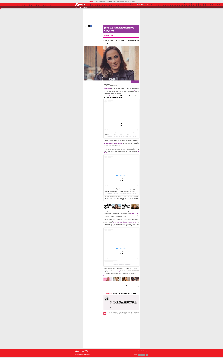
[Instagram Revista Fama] (144, 355)
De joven (134, 293)
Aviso (147, 351)
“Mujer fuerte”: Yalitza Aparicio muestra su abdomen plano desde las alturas (107, 285)
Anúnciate (137, 351)
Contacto (142, 351)
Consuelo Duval (115, 136)
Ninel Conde (114, 1)
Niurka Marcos (132, 1)
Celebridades (85, 7)
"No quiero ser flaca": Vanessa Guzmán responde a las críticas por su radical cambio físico (126, 285)
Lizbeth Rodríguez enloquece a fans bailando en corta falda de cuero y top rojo (135, 285)
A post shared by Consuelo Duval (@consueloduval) (121, 264)
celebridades (124, 293)
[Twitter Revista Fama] (141, 355)
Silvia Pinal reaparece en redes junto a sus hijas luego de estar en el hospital (126, 206)
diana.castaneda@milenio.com (115, 298)
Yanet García (127, 1)
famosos (130, 293)
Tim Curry (96, 1)
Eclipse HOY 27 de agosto (103, 1)
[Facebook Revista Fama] (139, 355)
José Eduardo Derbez (120, 1)
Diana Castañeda (106, 84)
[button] (89, 26)
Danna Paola (109, 1)
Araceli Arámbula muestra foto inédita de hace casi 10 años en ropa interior (117, 284)
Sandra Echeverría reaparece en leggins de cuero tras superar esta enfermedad (107, 206)
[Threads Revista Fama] (147, 355)
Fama (80, 7)
